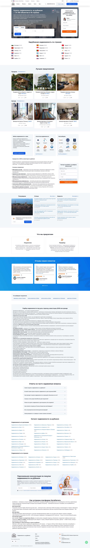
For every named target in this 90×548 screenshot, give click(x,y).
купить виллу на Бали (46, 298)
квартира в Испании (71, 298)
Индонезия (42, 48)
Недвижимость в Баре (16, 441)
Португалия (42, 50)
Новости (59, 196)
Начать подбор (69, 31)
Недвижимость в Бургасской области (20, 425)
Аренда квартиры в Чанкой (67, 121)
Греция (41, 53)
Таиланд (16, 50)
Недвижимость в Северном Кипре (64, 439)
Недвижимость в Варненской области (65, 441)
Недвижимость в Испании (34, 457)
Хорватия (16, 53)
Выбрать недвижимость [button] (19, 153)
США (15, 55)
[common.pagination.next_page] (78, 275)
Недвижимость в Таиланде (51, 460)
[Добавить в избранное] (31, 75)
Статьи (36, 196)
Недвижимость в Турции (51, 457)
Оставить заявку (47, 488)
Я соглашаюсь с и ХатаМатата (69, 179)
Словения (41, 58)
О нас (36, 538)
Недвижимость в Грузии (51, 464)
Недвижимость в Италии (34, 460)
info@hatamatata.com (65, 542)
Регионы (24, 4)
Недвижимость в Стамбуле (17, 436)
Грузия (66, 55)
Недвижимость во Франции (68, 462)
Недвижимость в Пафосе (62, 447)
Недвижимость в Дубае (39, 433)
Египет (66, 58)
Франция (67, 53)
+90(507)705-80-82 (65, 539)
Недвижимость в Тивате (62, 430)
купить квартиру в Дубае (33, 298)
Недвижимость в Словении (17, 467)
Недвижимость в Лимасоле (40, 450)
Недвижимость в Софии (17, 433)
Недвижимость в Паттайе (17, 439)
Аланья (70, 95)
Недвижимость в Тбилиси (40, 444)
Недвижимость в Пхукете (62, 436)
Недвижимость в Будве (16, 430)
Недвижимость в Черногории (69, 456)
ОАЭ (40, 55)
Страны (17, 4)
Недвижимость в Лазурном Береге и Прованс (44, 429)
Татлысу (24, 123)
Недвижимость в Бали (16, 427)
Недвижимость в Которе (39, 439)
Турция (66, 45)
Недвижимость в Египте (34, 467)
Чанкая (70, 123)
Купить (29, 4)
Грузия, (43, 95)
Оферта (38, 1)
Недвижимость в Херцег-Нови (41, 447)
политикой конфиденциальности (43, 490)
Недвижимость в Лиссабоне (63, 427)
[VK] (12, 541)
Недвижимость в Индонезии (18, 460)
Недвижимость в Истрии (40, 441)
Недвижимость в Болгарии (17, 457)
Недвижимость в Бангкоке (63, 433)
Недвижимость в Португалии (69, 460)
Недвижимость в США (16, 464)
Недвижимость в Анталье (62, 425)
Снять (35, 4)
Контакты (32, 1)
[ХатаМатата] (13, 535)
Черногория (17, 48)
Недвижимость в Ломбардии (63, 450)
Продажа (17, 27)
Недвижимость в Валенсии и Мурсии (42, 425)
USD (62, 1)
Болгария (16, 45)
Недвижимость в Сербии (68, 464)
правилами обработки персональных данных (30, 490)
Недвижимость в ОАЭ (33, 464)
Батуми (47, 95)
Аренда (22, 27)
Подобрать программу (69, 182)
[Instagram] (16, 541)
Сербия (16, 58)
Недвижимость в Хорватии (34, 462)
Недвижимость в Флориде (17, 444)
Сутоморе (48, 124)
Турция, (66, 95)
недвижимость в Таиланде (59, 298)
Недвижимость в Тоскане (62, 444)
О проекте (27, 1)
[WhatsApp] (86, 542)
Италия (66, 48)
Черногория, (43, 124)
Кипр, (21, 123)
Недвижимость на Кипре (17, 462)
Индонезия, (21, 95)
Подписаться (28, 221)
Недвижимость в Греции (51, 462)
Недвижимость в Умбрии (17, 450)
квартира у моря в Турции (20, 298)
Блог (36, 534)
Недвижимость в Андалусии (40, 427)
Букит (25, 95)
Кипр (66, 50)
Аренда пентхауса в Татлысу (22, 121)
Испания (41, 45)
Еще (40, 4)
